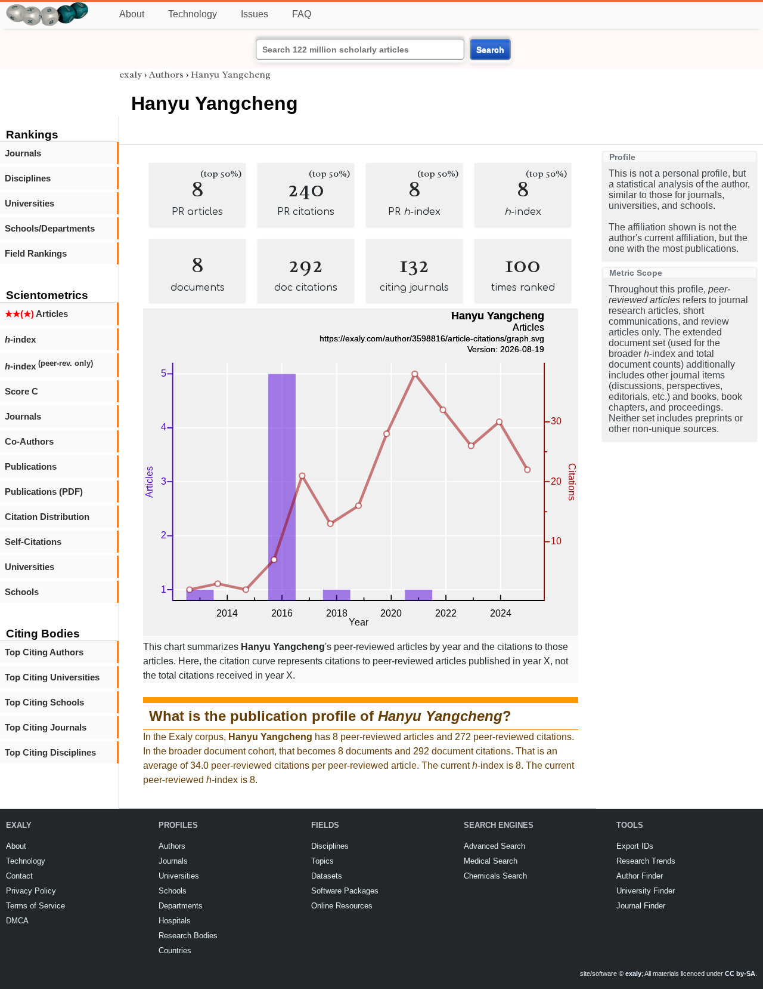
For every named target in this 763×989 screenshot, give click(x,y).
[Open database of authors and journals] (47, 7)
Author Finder (639, 875)
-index (20, 339)
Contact (19, 875)
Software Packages (345, 890)
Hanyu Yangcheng (231, 75)
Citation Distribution (47, 517)
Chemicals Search (495, 875)
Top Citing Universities (52, 677)
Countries (175, 950)
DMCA (17, 920)
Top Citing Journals (45, 727)
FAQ (301, 14)
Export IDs (634, 846)
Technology (192, 14)
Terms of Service (35, 905)
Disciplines (28, 178)
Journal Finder (640, 905)
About (131, 14)
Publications (31, 466)
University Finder (645, 890)
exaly (130, 75)
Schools (22, 592)
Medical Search (490, 860)
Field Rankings (36, 253)
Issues (254, 14)
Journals (23, 153)
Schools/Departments (50, 228)
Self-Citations (33, 542)
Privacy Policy (31, 890)
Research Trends (645, 860)
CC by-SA (740, 973)
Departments (181, 905)
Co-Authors (29, 441)
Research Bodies (188, 935)
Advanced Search (494, 846)
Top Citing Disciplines (50, 752)
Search (490, 49)
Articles (36, 314)
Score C (21, 391)
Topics (322, 860)
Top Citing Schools (44, 702)
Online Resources (342, 905)
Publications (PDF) (44, 491)
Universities (29, 203)
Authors (166, 75)
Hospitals (175, 920)
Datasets (326, 875)
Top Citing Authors (44, 652)
